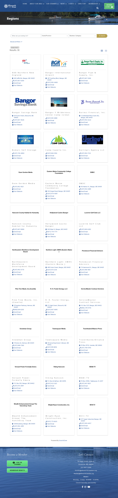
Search (103, 36)
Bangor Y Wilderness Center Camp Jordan (58, 113)
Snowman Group (21, 340)
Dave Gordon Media (23, 183)
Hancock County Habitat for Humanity (24, 225)
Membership (93, 4)
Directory (82, 4)
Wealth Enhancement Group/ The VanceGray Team (24, 418)
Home (25, 4)
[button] (102, 51)
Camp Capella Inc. (56, 150)
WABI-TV (84, 378)
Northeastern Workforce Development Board (23, 264)
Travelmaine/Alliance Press (91, 341)
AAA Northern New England (23, 73)
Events (71, 4)
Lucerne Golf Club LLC (90, 225)
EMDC (82, 183)
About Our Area (36, 4)
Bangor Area (14, 47)
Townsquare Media (57, 340)
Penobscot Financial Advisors (91, 263)
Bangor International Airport (58, 73)
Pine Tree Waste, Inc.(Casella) (25, 301)
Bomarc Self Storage (24, 150)
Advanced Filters (15, 42)
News (63, 4)
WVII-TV (84, 416)
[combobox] (55, 36)
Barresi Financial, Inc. (92, 112)
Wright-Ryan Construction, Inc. (57, 417)
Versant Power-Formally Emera (21, 379)
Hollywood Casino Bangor (56, 225)
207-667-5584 (86, 467)
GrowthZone (63, 440)
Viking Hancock (55, 378)
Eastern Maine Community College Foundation (57, 185)
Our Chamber (51, 4)
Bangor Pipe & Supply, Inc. (87, 73)
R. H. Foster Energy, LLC (58, 301)
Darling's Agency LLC (92, 150)
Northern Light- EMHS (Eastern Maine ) (59, 263)
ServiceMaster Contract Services (90, 301)
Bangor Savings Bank (24, 112)
